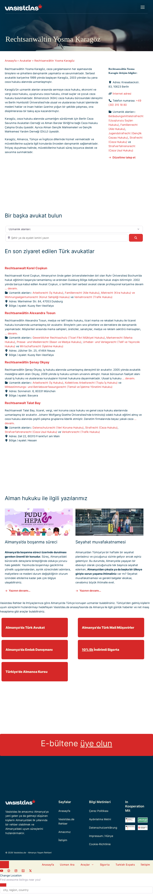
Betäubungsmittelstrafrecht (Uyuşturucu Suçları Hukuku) (125, 120)
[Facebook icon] (1, 871)
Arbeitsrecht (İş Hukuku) (48, 292)
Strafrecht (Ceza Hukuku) (101, 427)
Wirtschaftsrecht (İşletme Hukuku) (41, 346)
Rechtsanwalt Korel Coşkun (26, 268)
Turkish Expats (125, 864)
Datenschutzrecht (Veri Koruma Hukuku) (58, 427)
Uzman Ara (67, 864)
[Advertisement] (74, 185)
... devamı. (11, 288)
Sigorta (105, 864)
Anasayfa (11, 60)
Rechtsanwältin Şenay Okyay (27, 362)
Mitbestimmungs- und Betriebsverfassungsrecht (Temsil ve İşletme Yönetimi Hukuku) (59, 386)
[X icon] (30, 871)
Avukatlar (25, 60)
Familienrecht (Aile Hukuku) (82, 292)
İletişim (62, 840)
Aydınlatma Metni (100, 819)
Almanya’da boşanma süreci (31, 542)
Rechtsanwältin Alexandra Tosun (30, 313)
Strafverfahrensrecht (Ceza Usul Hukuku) (31, 431)
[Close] (3, 885)
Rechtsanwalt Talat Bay (22, 403)
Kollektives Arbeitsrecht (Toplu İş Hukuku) (91, 382)
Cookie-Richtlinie (100, 844)
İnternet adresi (122, 93)
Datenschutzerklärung (103, 827)
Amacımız (64, 832)
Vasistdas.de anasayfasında (70, 607)
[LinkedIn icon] (23, 871)
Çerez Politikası (98, 810)
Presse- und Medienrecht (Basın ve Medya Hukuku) (49, 342)
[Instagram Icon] (15, 871)
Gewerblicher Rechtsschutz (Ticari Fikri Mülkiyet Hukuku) (69, 337)
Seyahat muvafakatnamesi (100, 542)
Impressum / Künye (101, 836)
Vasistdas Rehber (11, 603)
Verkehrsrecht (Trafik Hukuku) (93, 297)
